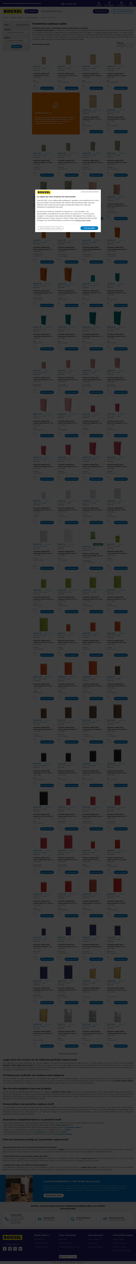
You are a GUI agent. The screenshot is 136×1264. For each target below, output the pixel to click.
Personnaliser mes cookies (50, 228)
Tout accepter (89, 228)
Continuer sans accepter (90, 191)
